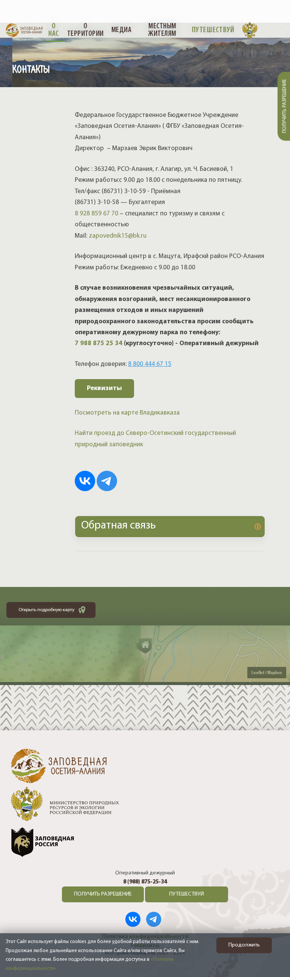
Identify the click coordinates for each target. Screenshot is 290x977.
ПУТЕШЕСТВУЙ (186, 894)
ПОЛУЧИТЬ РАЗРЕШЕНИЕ (103, 894)
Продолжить (244, 945)
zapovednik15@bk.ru (117, 236)
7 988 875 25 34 (98, 343)
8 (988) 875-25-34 (145, 882)
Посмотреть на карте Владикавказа (127, 413)
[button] (170, 526)
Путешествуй (213, 30)
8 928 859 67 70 (96, 213)
